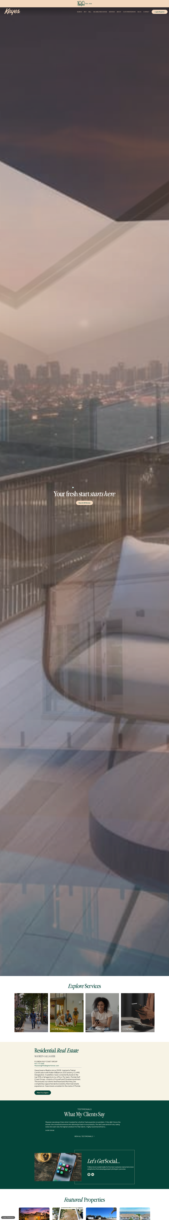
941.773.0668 (39, 1064)
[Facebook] (88, 1174)
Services (112, 12)
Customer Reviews (129, 12)
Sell (89, 12)
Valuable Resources (100, 12)
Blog (139, 12)
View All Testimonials (83, 1136)
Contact (146, 12)
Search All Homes (84, 503)
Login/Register (160, 12)
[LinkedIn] (92, 1174)
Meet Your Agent (43, 1093)
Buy (85, 12)
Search (79, 12)
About (119, 12)
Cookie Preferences (8, 1217)
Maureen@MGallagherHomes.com (46, 1066)
